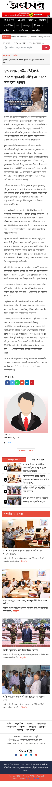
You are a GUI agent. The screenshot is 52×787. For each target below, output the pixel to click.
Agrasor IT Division (32, 779)
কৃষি (18, 25)
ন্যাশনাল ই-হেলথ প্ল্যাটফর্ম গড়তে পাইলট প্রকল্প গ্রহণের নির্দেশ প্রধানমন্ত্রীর (34, 468)
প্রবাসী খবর (23, 30)
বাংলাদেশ (32, 727)
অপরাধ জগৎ (11, 727)
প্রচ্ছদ (23, 20)
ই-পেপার (10, 20)
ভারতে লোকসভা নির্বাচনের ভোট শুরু (13, 37)
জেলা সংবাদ (41, 723)
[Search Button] (46, 47)
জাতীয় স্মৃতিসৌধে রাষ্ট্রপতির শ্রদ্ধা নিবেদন (20, 650)
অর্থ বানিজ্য (31, 730)
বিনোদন (37, 25)
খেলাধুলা (26, 25)
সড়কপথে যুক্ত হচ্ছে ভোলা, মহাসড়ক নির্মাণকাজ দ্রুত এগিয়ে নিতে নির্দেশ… (36, 479)
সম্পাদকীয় (36, 30)
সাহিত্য (6, 30)
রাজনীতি (42, 20)
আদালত (20, 730)
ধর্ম (14, 30)
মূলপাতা (7, 55)
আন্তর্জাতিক (8, 25)
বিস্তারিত (24, 561)
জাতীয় (31, 20)
